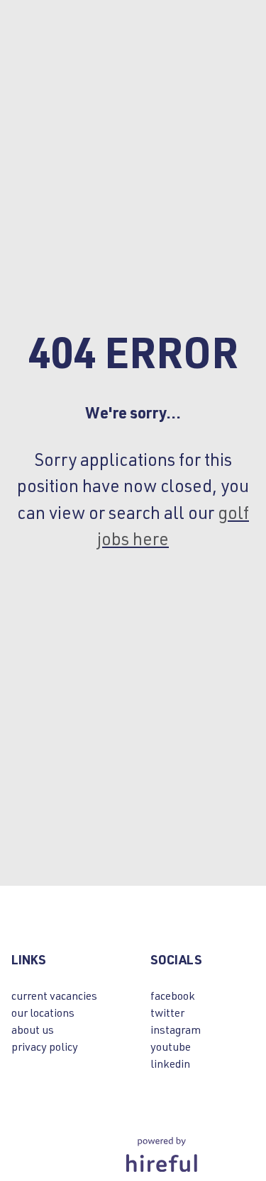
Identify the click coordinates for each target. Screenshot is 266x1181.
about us (32, 1029)
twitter (167, 1012)
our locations (42, 1012)
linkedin (170, 1063)
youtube (170, 1046)
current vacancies (54, 995)
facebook (172, 995)
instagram (175, 1029)
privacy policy (44, 1046)
